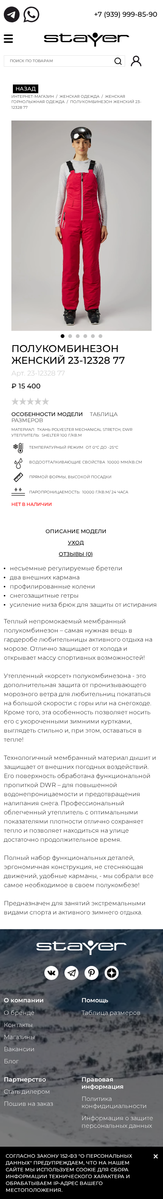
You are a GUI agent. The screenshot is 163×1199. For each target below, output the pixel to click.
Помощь (95, 1000)
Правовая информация (103, 1083)
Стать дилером (27, 1091)
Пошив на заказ (28, 1103)
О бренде (19, 1012)
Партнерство (25, 1079)
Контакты (18, 1024)
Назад (26, 88)
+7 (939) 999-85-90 (125, 15)
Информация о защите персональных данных (117, 1121)
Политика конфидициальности (114, 1102)
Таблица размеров (111, 1012)
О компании (24, 1000)
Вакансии (19, 1049)
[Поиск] (118, 61)
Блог (11, 1061)
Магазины (19, 1037)
